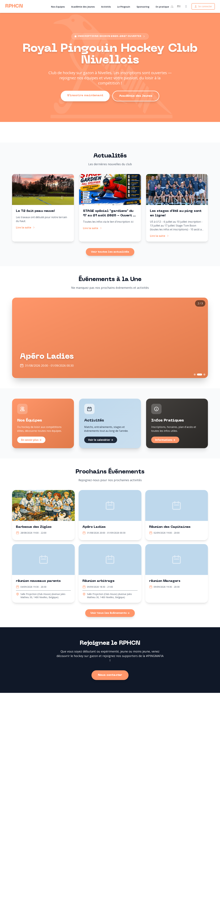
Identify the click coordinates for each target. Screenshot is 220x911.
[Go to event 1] (195, 374)
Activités (106, 6)
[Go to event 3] (204, 374)
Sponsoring (143, 6)
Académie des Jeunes (83, 6)
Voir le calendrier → (100, 440)
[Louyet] (172, 6)
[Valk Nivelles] (179, 6)
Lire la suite (23, 227)
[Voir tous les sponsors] (186, 6)
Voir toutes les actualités (110, 252)
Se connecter (205, 6)
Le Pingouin (123, 6)
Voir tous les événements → (110, 613)
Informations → (165, 440)
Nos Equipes (58, 6)
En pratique (162, 6)
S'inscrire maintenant (85, 95)
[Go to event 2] (199, 374)
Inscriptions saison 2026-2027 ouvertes (109, 36)
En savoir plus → (31, 440)
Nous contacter (110, 675)
